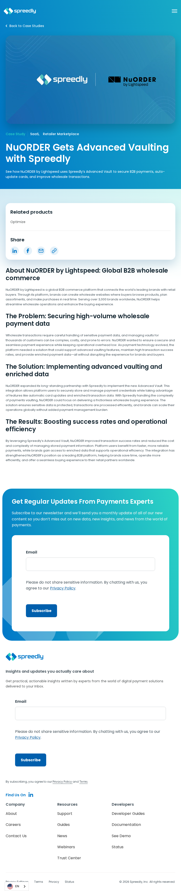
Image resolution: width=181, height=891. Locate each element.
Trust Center (69, 858)
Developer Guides (128, 813)
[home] (20, 11)
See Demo (121, 836)
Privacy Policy (63, 782)
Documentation (126, 824)
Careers (13, 824)
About (11, 813)
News (62, 836)
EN (17, 886)
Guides (63, 824)
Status (117, 847)
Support (64, 813)
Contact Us (16, 836)
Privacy (54, 882)
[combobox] (17, 886)
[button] (172, 11)
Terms (38, 882)
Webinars (66, 847)
